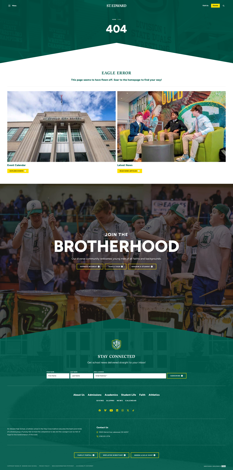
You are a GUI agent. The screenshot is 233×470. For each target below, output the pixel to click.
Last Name (73, 372)
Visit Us (205, 6)
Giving (100, 401)
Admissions (94, 395)
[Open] (61, 126)
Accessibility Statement (84, 466)
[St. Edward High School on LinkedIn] (117, 410)
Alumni (110, 401)
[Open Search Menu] (224, 6)
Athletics (154, 395)
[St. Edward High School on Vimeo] (105, 410)
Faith (142, 395)
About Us (78, 395)
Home (114, 19)
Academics (111, 395)
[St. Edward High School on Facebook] (100, 410)
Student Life (128, 395)
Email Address (99, 372)
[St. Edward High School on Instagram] (123, 410)
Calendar (131, 401)
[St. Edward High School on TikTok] (133, 410)
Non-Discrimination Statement (63, 466)
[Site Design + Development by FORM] (215, 466)
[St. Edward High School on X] (128, 410)
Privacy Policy (44, 466)
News (120, 401)
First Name (50, 372)
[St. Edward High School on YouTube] (111, 410)
